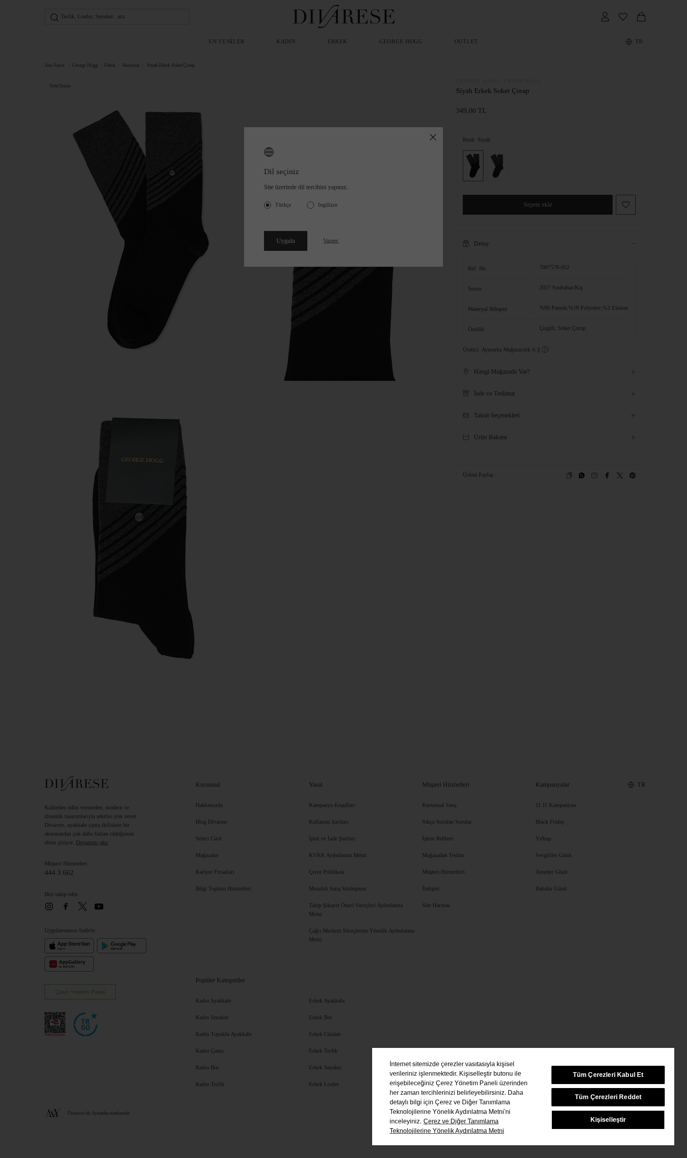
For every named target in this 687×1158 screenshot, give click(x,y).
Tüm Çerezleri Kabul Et (608, 1074)
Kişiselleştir (608, 1119)
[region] (523, 1096)
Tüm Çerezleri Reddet (608, 1097)
